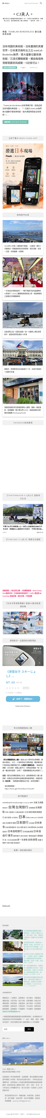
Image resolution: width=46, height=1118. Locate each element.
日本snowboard (31, 818)
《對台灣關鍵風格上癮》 (10, 760)
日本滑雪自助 (31, 827)
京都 (35, 802)
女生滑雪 (28, 812)
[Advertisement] (23, 878)
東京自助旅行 (24, 836)
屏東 (34, 812)
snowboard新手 (28, 803)
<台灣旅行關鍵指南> (27, 765)
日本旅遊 (31, 823)
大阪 (6, 812)
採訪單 (7, 781)
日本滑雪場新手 (10, 827)
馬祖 (11, 843)
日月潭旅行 (14, 817)
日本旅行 (22, 822)
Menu (7, 3)
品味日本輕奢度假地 (10, 67)
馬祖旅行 (17, 843)
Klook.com (6, 906)
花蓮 (39, 840)
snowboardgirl (17, 803)
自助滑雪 (32, 839)
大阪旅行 (11, 812)
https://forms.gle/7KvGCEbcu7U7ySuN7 (19, 789)
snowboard (7, 802)
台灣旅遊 (32, 808)
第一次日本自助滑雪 (11, 840)
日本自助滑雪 (28, 831)
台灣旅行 (21, 807)
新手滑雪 (8, 818)
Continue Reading (19, 122)
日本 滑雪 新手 (22, 827)
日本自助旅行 (15, 831)
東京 (10, 835)
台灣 (11, 807)
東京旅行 (16, 836)
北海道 (40, 802)
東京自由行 (33, 836)
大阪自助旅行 (20, 812)
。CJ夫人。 (23, 14)
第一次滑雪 (22, 839)
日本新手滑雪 (11, 823)
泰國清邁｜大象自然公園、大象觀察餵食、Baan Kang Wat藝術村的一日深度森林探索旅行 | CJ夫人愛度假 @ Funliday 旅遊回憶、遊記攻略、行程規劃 (22, 593)
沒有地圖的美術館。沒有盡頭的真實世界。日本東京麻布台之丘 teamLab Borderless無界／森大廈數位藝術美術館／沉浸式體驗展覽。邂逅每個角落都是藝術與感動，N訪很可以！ (22, 54)
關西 (8, 843)
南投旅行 (5, 808)
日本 (22, 816)
